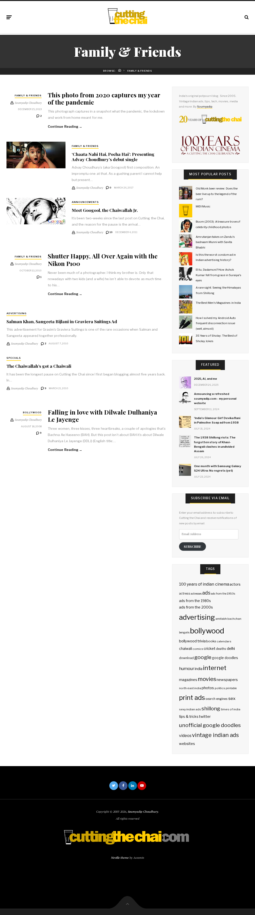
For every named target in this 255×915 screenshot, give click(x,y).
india (198, 669)
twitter (205, 716)
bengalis (184, 632)
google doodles (225, 658)
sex (231, 698)
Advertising (16, 313)
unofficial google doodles (210, 725)
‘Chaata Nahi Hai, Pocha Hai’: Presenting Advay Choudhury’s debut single (113, 156)
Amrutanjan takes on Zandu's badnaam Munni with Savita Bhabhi (215, 242)
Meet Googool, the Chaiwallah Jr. (105, 210)
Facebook (123, 785)
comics (197, 649)
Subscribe (192, 546)
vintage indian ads (215, 735)
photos (208, 687)
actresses (196, 593)
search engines (216, 699)
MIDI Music (203, 206)
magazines (188, 679)
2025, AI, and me (205, 378)
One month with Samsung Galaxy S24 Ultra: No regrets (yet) (217, 468)
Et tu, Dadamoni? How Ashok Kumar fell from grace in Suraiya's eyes (218, 275)
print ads (192, 697)
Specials (13, 358)
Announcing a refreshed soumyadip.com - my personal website (215, 398)
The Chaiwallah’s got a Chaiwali (38, 366)
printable (231, 688)
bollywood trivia (192, 641)
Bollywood (32, 412)
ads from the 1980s (195, 601)
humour (186, 668)
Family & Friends (28, 95)
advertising (197, 617)
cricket (209, 648)
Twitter (113, 785)
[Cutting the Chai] (127, 16)
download (186, 658)
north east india (190, 688)
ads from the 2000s (196, 607)
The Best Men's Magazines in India (218, 303)
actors (235, 584)
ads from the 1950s (223, 593)
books (211, 641)
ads (206, 593)
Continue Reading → (65, 126)
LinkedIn (132, 785)
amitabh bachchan (228, 618)
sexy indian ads (190, 709)
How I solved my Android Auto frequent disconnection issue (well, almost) (216, 323)
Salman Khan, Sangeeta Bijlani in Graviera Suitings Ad (61, 321)
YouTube (141, 785)
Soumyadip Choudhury (143, 811)
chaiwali (185, 649)
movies (207, 678)
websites (187, 743)
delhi (231, 648)
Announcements (85, 202)
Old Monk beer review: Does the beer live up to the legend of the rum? (217, 194)
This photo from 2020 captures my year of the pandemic (104, 98)
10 (111, 232)
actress (184, 593)
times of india (230, 709)
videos (185, 735)
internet (214, 667)
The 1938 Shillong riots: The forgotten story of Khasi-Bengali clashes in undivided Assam (215, 444)
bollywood (207, 630)
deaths (221, 649)
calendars (224, 641)
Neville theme (120, 857)
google (202, 657)
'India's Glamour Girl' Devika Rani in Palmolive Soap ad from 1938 (217, 420)
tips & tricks (188, 717)
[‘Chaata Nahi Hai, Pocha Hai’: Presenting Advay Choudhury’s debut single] (35, 155)
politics (220, 688)
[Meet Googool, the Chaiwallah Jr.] (35, 211)
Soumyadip (204, 106)
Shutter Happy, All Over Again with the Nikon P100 (103, 259)
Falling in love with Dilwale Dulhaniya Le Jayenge (102, 415)
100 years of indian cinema (204, 584)
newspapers (227, 679)
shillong (210, 708)
